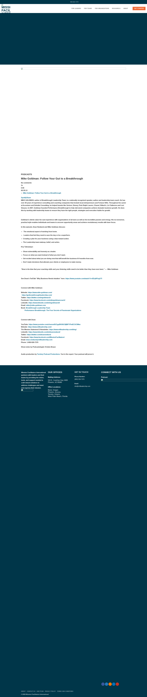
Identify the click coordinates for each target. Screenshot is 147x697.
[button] (145, 2)
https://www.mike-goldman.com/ (40, 292)
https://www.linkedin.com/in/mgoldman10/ (44, 303)
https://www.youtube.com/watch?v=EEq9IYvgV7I (83, 278)
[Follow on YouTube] (10, 2)
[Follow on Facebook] (2, 2)
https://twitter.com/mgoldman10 (39, 297)
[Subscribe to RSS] (6, 2)
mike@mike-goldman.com (36, 305)
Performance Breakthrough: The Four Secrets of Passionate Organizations (53, 310)
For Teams (88, 8)
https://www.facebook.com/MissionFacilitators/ (47, 337)
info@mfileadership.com (82, 386)
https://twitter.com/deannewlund (39, 334)
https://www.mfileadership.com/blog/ (62, 329)
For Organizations (102, 8)
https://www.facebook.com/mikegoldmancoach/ (47, 300)
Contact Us (31, 691)
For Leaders (76, 8)
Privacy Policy (50, 691)
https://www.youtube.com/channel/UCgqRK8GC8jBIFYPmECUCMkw (54, 324)
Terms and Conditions (65, 691)
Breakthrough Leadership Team (38, 308)
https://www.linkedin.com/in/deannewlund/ (44, 332)
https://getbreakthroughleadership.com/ (37, 295)
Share (28, 197)
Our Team (40, 691)
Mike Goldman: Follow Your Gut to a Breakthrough (42, 193)
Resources (116, 8)
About (125, 8)
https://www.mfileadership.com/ (40, 327)
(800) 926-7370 (79, 379)
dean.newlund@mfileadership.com (39, 340)
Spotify (23, 197)
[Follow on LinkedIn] (8, 2)
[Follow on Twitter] (4, 2)
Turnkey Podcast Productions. (48, 354)
